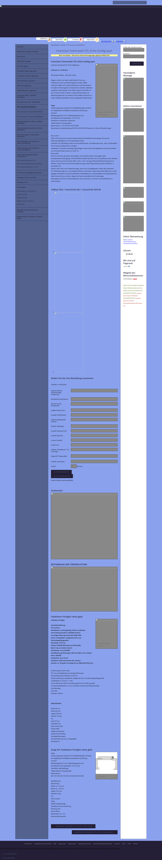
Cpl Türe (140, 288)
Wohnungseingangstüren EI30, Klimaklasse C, (27, 155)
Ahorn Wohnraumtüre (130, 288)
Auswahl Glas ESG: (57, 436)
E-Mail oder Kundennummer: (132, 47)
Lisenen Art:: (55, 445)
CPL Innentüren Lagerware (26, 81)
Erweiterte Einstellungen (130, 849)
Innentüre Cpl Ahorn (129, 293)
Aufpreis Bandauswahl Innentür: (58, 420)
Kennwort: (126, 54)
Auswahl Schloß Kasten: (58, 415)
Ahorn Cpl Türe (128, 285)
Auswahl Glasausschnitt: (59, 431)
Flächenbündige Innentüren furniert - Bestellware (30, 129)
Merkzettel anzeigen (24, 61)
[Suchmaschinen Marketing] (126, 267)
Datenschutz (72, 844)
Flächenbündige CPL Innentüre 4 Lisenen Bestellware (28, 142)
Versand (117, 844)
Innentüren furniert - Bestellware (28, 102)
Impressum (62, 844)
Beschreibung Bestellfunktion (102, 844)
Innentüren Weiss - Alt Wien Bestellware (26, 96)
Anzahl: (53, 466)
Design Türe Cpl (128, 290)
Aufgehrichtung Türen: (58, 410)
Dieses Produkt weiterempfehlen (62, 480)
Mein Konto (21, 56)
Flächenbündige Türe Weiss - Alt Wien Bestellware (29, 122)
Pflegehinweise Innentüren (25, 201)
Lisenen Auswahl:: (57, 440)
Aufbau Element (22, 194)
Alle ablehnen (9, 858)
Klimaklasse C (134, 295)
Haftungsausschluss (84, 844)
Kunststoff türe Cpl (129, 298)
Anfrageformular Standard (42, 844)
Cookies (135, 844)
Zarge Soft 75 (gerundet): (59, 456)
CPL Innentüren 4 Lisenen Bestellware (30, 112)
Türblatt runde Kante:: (58, 462)
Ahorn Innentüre (138, 285)
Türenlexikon (21, 187)
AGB (54, 844)
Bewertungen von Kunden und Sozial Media (29, 217)
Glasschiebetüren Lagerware (26, 90)
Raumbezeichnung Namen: (59, 399)
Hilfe (129, 844)
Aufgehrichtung (22, 198)
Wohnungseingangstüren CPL (26, 160)
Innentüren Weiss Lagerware (27, 71)
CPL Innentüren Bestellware (26, 107)
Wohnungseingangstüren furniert (27, 167)
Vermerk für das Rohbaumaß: (56, 405)
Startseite (20, 47)
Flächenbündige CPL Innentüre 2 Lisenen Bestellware (28, 149)
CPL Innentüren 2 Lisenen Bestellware (30, 116)
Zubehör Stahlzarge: (57, 426)
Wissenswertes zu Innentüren (26, 191)
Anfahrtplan (28, 844)
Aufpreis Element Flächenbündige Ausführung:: (56, 392)
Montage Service (22, 182)
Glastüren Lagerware (24, 86)
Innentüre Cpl (138, 290)
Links (123, 844)
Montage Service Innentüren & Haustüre (27, 211)
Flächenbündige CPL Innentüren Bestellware (28, 135)
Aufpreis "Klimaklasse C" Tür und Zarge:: (60, 450)
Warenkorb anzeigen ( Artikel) (27, 51)
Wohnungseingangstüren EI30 (130, 303)
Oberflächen (21, 204)
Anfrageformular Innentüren (27, 177)
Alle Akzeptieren (10, 854)
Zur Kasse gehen (22, 66)
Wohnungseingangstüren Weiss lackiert (29, 164)
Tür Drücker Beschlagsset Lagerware (29, 172)
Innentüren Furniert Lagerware (27, 76)
